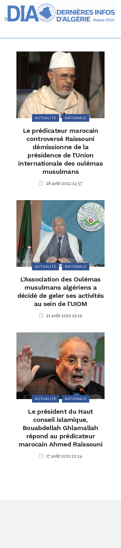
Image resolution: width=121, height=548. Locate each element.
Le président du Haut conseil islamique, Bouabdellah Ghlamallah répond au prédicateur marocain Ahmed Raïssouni (60, 428)
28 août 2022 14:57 (64, 184)
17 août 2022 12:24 (63, 456)
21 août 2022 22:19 (63, 316)
